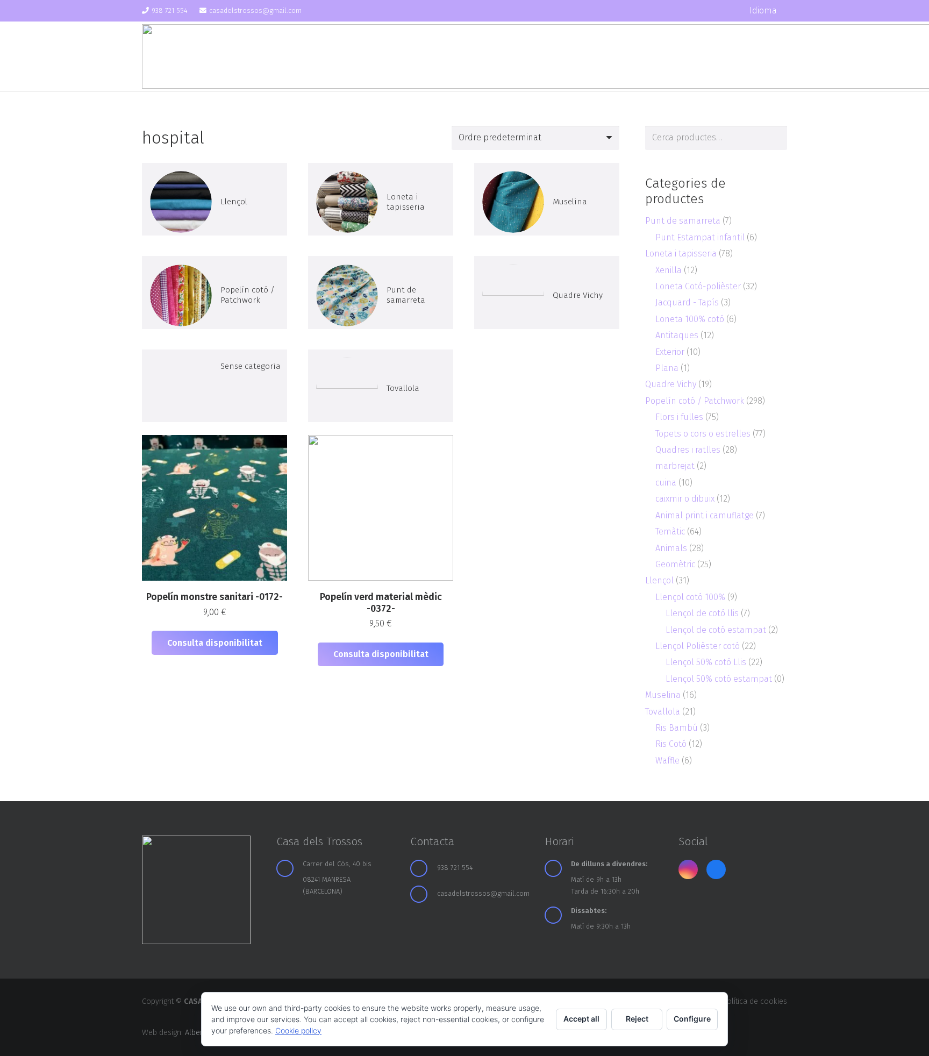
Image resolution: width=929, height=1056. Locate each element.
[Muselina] (546, 199)
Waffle (667, 760)
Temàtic (670, 531)
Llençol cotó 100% (690, 597)
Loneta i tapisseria (681, 253)
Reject (637, 1018)
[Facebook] (728, 10)
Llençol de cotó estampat (716, 630)
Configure (692, 1018)
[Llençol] (214, 199)
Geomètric (675, 564)
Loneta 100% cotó (689, 319)
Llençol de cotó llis (702, 613)
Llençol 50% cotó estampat (719, 679)
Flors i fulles (679, 417)
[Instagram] (709, 10)
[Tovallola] (380, 385)
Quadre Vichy (670, 384)
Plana (666, 368)
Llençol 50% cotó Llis (706, 662)
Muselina (663, 695)
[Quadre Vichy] (546, 292)
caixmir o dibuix (684, 499)
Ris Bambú (676, 728)
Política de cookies (754, 1001)
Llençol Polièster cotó (697, 646)
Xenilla (668, 270)
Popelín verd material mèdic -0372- (381, 602)
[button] (768, 10)
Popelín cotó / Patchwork (694, 401)
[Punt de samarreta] (380, 292)
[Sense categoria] (214, 385)
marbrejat (675, 466)
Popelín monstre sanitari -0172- (214, 597)
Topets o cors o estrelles (703, 434)
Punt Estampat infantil (700, 237)
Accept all (581, 1018)
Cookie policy (298, 1030)
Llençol (659, 580)
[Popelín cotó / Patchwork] (214, 292)
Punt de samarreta (682, 221)
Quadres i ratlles (687, 450)
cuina (665, 482)
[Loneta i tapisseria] (380, 199)
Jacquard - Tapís (687, 302)
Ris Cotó (671, 744)
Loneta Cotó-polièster (698, 286)
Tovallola (662, 712)
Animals (671, 548)
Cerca (775, 138)
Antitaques (676, 335)
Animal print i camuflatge (704, 515)
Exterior (669, 352)
